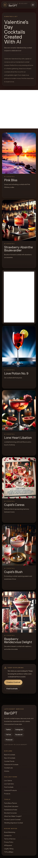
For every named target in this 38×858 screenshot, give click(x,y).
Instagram (19, 729)
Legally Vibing (8, 849)
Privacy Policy (8, 842)
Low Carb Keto (9, 784)
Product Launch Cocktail (12, 819)
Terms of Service (9, 839)
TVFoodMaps (8, 852)
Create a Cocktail (13, 682)
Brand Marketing (9, 832)
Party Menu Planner (10, 803)
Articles (6, 771)
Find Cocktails (12, 689)
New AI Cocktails (9, 758)
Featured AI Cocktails (11, 764)
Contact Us (7, 835)
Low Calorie (8, 780)
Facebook (18, 734)
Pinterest (9, 740)
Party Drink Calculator (11, 806)
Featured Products (10, 790)
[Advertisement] (19, 109)
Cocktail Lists (8, 768)
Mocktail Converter (10, 813)
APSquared (8, 845)
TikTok (8, 734)
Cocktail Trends (9, 761)
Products (7, 794)
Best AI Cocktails (9, 755)
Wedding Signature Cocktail (13, 823)
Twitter (8, 729)
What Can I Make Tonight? (12, 816)
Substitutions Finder (10, 810)
